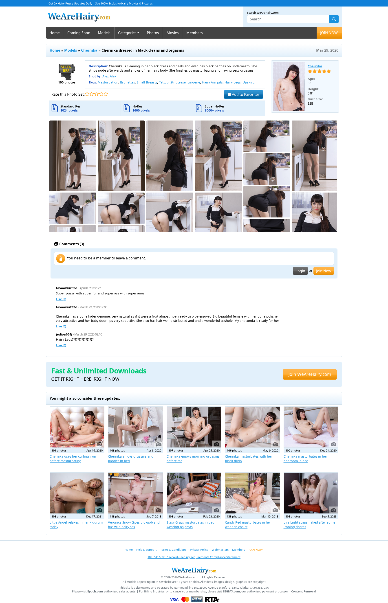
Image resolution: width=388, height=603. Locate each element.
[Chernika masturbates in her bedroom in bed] (311, 427)
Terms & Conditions (173, 550)
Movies (173, 32)
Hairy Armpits (212, 82)
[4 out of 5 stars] (101, 94)
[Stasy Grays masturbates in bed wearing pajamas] (194, 493)
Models (104, 32)
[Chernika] (289, 86)
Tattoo (164, 82)
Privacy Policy (199, 550)
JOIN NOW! (329, 32)
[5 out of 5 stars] (106, 94)
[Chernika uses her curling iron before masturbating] (77, 427)
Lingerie (193, 82)
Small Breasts (147, 82)
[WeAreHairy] (194, 570)
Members (194, 32)
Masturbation (108, 82)
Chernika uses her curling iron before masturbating (73, 458)
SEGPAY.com (231, 591)
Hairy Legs (233, 82)
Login (300, 270)
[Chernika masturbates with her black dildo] (252, 427)
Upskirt (248, 82)
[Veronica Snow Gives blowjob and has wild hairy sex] (135, 493)
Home (54, 32)
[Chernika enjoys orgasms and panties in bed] (135, 427)
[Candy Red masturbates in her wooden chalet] (252, 493)
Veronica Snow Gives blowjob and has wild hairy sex (134, 524)
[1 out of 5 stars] (87, 94)
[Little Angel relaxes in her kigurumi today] (77, 493)
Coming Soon (78, 32)
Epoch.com (95, 591)
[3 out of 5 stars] (96, 94)
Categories (127, 32)
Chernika (89, 50)
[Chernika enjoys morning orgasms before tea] (194, 427)
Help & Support (146, 550)
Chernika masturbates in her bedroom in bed (305, 458)
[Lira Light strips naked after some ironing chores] (311, 493)
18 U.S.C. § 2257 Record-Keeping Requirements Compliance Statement (194, 557)
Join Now (323, 270)
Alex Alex (109, 76)
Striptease (178, 82)
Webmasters (220, 550)
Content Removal (303, 591)
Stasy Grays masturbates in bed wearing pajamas (190, 524)
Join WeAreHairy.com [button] (310, 374)
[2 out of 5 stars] (91, 94)
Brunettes (127, 82)
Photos (153, 32)
